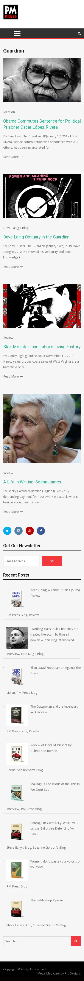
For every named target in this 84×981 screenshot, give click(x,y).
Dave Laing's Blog (15, 228)
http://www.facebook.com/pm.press (41, 531)
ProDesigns (73, 973)
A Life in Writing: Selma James (32, 482)
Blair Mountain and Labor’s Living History (42, 346)
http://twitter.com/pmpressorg (7, 531)
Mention (9, 112)
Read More (11, 157)
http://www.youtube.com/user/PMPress (30, 531)
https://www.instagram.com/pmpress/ (18, 531)
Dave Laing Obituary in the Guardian (36, 237)
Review (8, 337)
